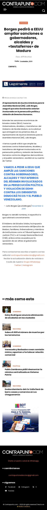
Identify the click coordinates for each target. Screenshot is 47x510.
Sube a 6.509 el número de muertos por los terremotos (24, 333)
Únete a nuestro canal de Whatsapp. (23, 461)
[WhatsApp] (36, 66)
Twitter (17, 265)
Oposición (23, 23)
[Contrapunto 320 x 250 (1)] (20, 434)
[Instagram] (19, 487)
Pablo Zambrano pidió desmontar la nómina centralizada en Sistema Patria (23, 372)
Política (16, 366)
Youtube (11, 491)
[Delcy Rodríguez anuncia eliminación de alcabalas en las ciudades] (6, 309)
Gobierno (17, 311)
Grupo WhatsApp (32, 262)
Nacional (17, 329)
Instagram (28, 265)
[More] (36, 274)
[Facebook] (19, 66)
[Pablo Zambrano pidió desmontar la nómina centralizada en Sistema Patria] (6, 364)
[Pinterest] (30, 66)
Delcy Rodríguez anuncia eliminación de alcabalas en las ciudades (24, 316)
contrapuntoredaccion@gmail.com (27, 255)
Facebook (11, 487)
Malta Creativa (24, 506)
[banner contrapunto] (23, 89)
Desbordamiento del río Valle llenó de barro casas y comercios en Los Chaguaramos (24, 392)
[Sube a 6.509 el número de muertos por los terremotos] (6, 326)
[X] (25, 66)
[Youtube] (5, 490)
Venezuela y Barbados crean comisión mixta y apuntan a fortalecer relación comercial (24, 352)
